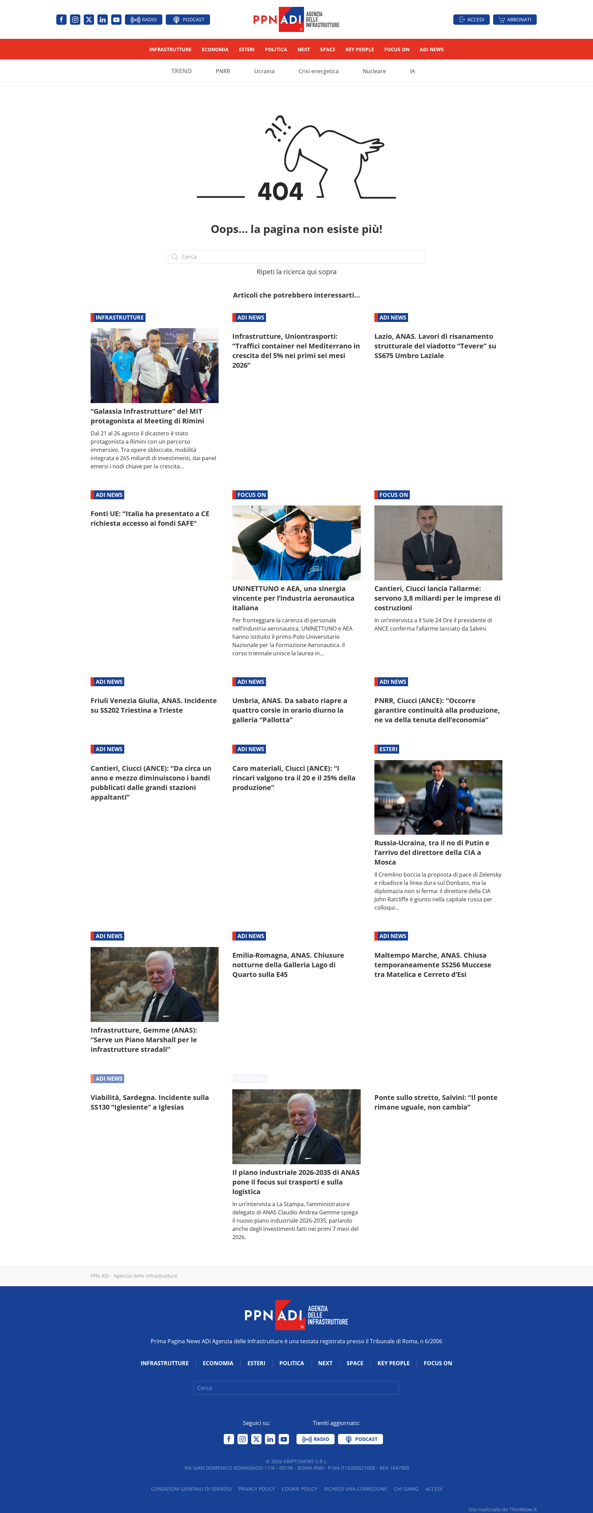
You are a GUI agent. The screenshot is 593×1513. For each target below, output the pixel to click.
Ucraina (264, 71)
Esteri (247, 49)
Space (327, 49)
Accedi (475, 19)
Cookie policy (299, 1489)
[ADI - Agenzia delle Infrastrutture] (296, 1314)
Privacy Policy (257, 1489)
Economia (215, 49)
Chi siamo (406, 1489)
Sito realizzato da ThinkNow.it (502, 1509)
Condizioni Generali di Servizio (191, 1489)
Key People (360, 49)
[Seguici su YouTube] (116, 19)
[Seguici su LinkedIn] (102, 19)
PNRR (223, 71)
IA (412, 71)
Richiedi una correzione (355, 1489)
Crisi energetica (319, 71)
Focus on (396, 49)
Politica (276, 49)
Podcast (193, 19)
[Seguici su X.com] (89, 19)
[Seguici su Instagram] (75, 19)
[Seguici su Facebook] (61, 19)
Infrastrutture (170, 49)
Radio (149, 19)
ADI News (432, 49)
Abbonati (519, 19)
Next (304, 49)
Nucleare (374, 71)
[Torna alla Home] (296, 19)
